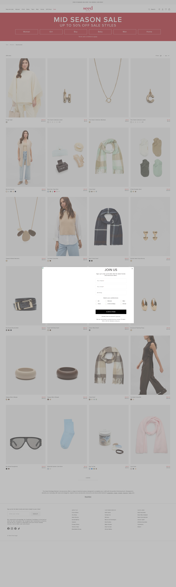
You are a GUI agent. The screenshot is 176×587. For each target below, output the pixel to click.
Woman (110, 301)
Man (124, 301)
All (98, 301)
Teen (99, 303)
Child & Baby (111, 303)
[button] (132, 268)
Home (124, 303)
